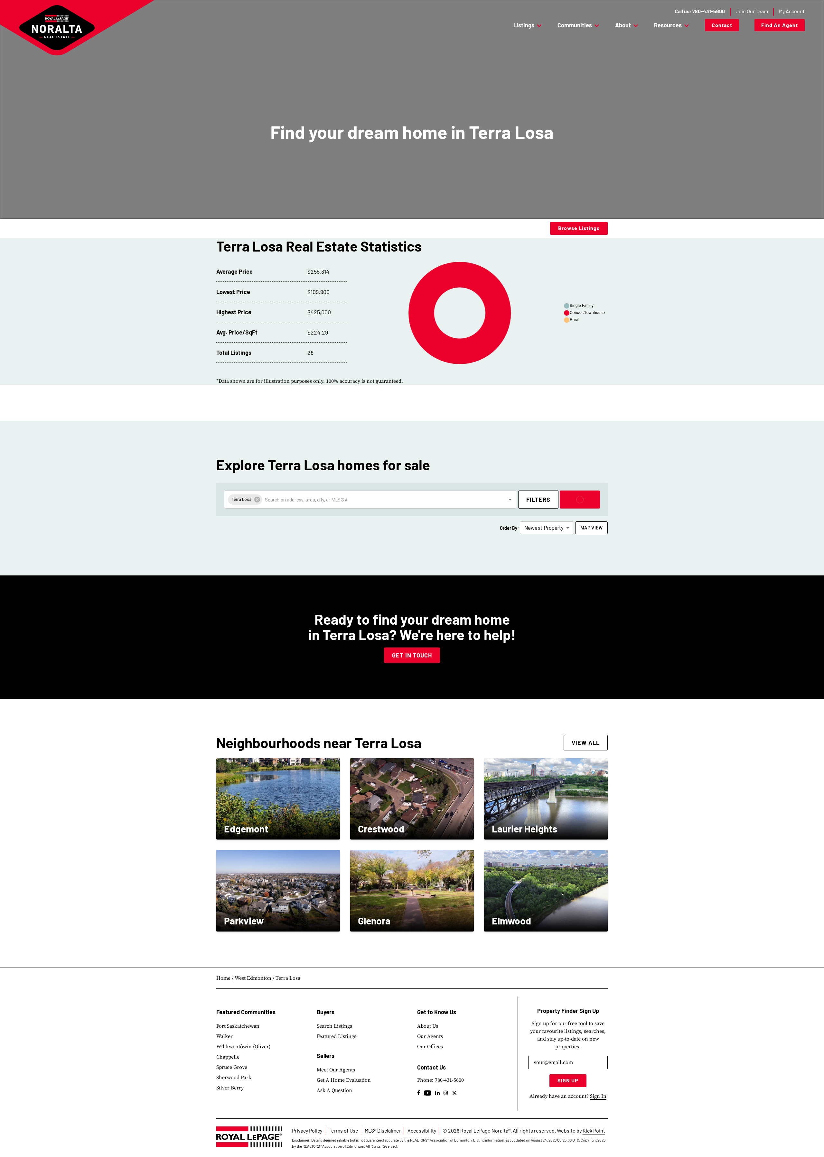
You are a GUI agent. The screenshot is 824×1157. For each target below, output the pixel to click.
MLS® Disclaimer (383, 1130)
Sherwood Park (233, 1077)
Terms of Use (343, 1130)
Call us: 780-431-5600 (700, 11)
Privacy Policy (307, 1130)
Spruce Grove (231, 1067)
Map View (591, 527)
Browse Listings (579, 228)
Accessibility (421, 1130)
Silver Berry (230, 1088)
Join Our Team (752, 11)
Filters (538, 499)
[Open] (510, 499)
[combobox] (379, 499)
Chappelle (227, 1057)
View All (586, 742)
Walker (224, 1036)
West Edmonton (253, 978)
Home (223, 978)
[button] (245, 499)
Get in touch (412, 655)
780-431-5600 (449, 1080)
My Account (792, 11)
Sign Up (567, 1080)
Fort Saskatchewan (237, 1026)
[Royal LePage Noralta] (57, 27)
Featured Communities (246, 1011)
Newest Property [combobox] (544, 528)
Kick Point (594, 1130)
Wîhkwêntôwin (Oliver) (243, 1046)
